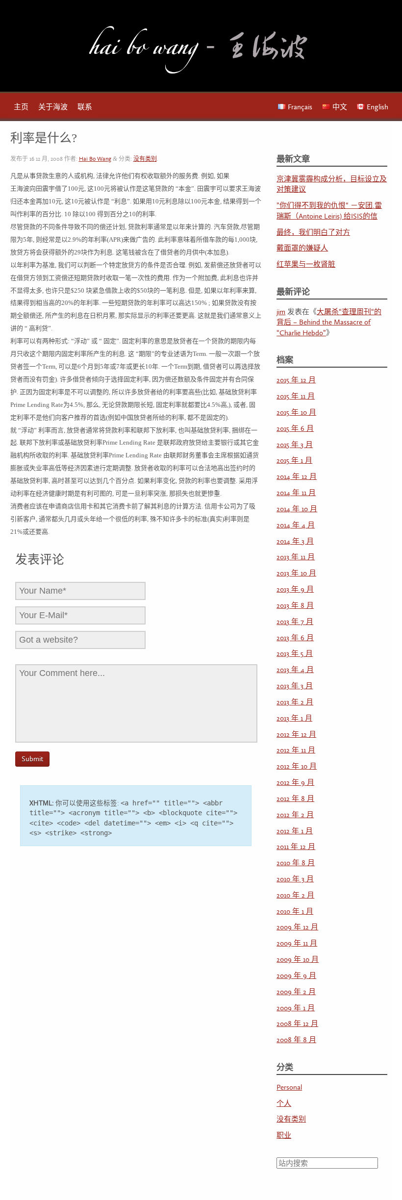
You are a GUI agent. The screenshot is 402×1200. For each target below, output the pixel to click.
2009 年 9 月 (296, 976)
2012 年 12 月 (296, 734)
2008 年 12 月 (297, 1024)
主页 (21, 107)
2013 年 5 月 (294, 654)
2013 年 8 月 (295, 605)
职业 (283, 1135)
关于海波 (53, 107)
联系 (84, 107)
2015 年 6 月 (295, 429)
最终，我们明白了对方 (313, 232)
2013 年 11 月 (295, 557)
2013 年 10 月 (296, 573)
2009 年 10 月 (297, 959)
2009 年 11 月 (296, 943)
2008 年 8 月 (296, 1040)
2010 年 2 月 (295, 895)
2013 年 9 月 (295, 589)
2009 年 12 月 (297, 927)
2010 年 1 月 (294, 911)
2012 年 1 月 (294, 831)
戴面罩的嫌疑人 (302, 248)
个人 (283, 1104)
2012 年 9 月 (295, 782)
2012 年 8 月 (295, 799)
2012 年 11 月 (295, 750)
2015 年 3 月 (294, 445)
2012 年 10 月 (296, 766)
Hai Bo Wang (142, 50)
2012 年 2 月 (295, 815)
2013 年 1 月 (294, 718)
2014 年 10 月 (296, 509)
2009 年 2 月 (296, 992)
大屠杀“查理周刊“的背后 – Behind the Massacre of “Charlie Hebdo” (328, 322)
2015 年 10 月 (296, 412)
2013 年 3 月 (294, 686)
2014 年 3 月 (295, 541)
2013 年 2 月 (294, 702)
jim (280, 312)
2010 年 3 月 (295, 879)
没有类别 (145, 159)
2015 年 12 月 (296, 380)
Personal (289, 1087)
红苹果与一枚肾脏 (305, 264)
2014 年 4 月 (295, 525)
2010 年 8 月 (295, 863)
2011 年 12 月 (295, 847)
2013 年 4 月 (295, 670)
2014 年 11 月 (296, 493)
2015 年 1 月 (294, 460)
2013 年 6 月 (295, 638)
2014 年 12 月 (296, 477)
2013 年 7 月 (294, 622)
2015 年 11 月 (295, 396)
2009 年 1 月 (295, 1008)
